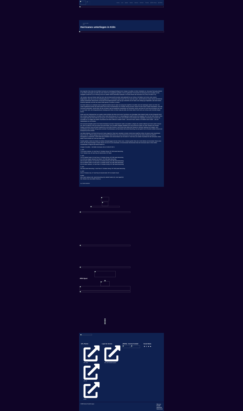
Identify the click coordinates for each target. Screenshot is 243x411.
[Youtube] (151, 346)
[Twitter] (149, 346)
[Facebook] (144, 346)
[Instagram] (146, 346)
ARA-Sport (83, 278)
